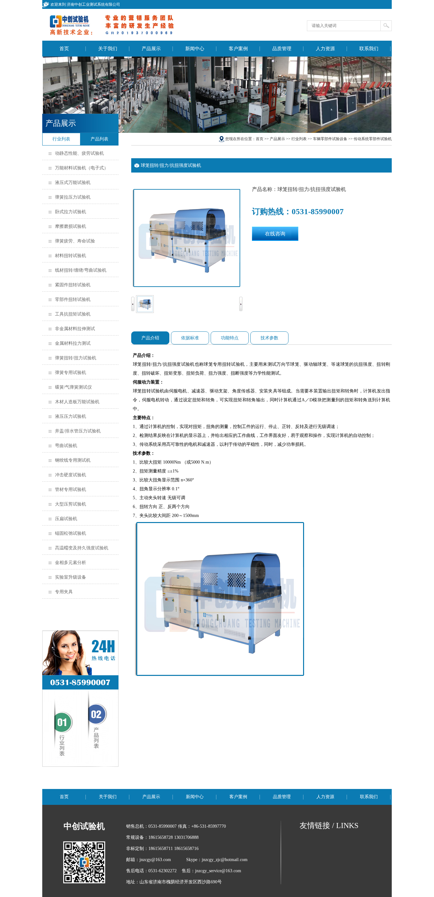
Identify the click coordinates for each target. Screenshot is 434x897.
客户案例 (238, 48)
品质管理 (281, 48)
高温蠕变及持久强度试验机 (81, 548)
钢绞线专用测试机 (73, 460)
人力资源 (325, 48)
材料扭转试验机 (70, 255)
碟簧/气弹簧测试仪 (73, 387)
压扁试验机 (66, 518)
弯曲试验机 (66, 445)
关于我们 (107, 48)
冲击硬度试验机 (70, 474)
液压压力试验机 (70, 416)
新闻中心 (194, 48)
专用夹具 (64, 591)
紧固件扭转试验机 (73, 284)
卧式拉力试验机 (70, 211)
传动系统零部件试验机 (373, 139)
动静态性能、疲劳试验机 (79, 153)
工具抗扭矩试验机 (73, 314)
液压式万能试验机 (73, 182)
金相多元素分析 (70, 562)
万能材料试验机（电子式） (81, 168)
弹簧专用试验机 (70, 372)
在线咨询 (275, 233)
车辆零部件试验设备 (330, 139)
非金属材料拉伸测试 (75, 328)
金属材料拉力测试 (73, 343)
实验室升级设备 (70, 577)
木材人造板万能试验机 (77, 401)
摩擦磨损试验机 (70, 226)
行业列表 (299, 139)
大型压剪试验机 (70, 504)
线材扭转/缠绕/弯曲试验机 (80, 270)
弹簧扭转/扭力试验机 (75, 358)
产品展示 (151, 48)
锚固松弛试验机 (70, 533)
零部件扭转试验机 (73, 299)
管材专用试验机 (70, 489)
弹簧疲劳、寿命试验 (75, 241)
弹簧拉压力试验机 (73, 197)
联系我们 (368, 48)
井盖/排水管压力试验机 (78, 431)
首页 (64, 48)
